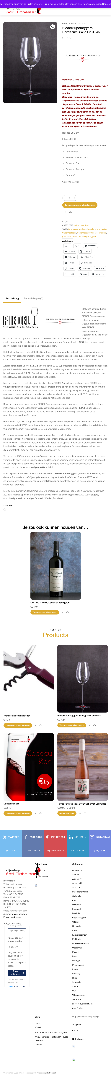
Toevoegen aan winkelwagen (80, 205)
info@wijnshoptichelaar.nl (15, 910)
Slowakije (76, 982)
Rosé (74, 978)
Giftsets (75, 922)
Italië (74, 930)
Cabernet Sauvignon (86, 233)
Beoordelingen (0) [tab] (33, 298)
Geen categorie (79, 917)
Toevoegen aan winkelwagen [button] (44, 612)
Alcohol (75, 874)
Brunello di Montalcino (97, 229)
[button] (52, 26)
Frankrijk (76, 913)
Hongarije (76, 926)
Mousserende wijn (80, 943)
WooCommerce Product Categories (51, 1032)
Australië (76, 887)
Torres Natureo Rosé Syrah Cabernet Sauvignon (81, 804)
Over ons (39, 1040)
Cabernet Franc (69, 233)
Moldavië (76, 939)
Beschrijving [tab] (12, 298)
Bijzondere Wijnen (80, 892)
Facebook (43, 876)
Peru (74, 956)
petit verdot (72, 236)
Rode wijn (76, 973)
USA (74, 991)
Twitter (41, 870)
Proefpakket (78, 965)
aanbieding (77, 870)
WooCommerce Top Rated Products (51, 1037)
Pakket (75, 952)
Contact (38, 1044)
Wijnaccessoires (77, 24)
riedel (81, 236)
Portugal (76, 960)
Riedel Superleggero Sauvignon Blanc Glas (79, 715)
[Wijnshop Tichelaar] (23, 875)
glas (64, 236)
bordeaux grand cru (77, 229)
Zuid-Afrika (77, 1008)
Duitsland (76, 904)
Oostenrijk (77, 948)
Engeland (76, 909)
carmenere (101, 233)
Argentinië (77, 883)
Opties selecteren (66, 813)
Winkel (38, 1027)
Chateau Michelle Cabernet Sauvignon (49, 602)
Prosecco (76, 969)
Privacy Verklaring (12, 917)
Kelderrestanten (79, 935)
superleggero (90, 236)
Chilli (74, 900)
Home (64, 24)
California (76, 896)
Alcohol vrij (77, 879)
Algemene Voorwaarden (15, 914)
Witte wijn (76, 999)
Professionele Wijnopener (17, 715)
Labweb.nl (51, 1073)
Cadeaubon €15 (12, 803)
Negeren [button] (106, 4)
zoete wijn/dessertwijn (82, 1004)
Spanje (75, 986)
